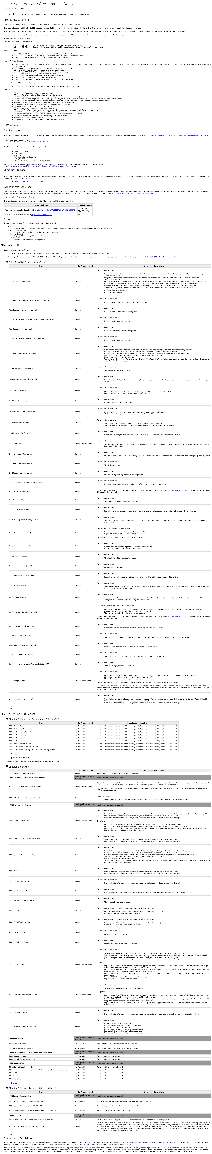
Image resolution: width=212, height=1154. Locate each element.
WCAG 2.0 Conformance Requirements (166, 257)
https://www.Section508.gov (41, 215)
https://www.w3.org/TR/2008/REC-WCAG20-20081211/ (57, 210)
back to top (13, 708)
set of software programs (176, 490)
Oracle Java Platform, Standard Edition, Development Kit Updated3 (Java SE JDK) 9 (179, 135)
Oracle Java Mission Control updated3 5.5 (29, 181)
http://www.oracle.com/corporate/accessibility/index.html (136, 193)
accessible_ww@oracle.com (39, 141)
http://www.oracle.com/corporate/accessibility (86, 1144)
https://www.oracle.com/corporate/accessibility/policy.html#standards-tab (152, 1142)
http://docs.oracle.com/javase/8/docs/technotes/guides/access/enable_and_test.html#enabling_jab (40, 166)
